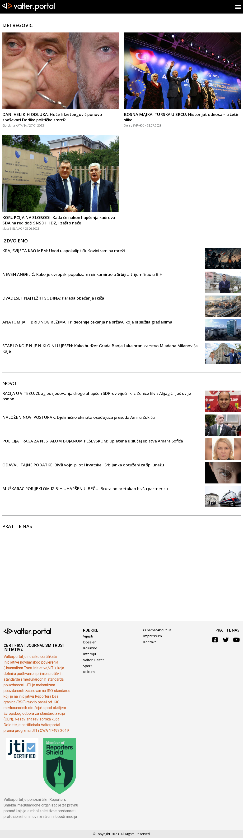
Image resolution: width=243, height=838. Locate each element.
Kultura (89, 671)
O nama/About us (157, 630)
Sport (87, 665)
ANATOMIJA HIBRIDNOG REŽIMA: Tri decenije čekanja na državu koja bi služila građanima (87, 322)
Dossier (89, 642)
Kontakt (149, 641)
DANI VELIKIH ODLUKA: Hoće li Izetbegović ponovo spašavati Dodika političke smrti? (52, 117)
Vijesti (88, 636)
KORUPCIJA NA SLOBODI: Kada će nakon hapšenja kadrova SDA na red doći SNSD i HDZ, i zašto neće (58, 220)
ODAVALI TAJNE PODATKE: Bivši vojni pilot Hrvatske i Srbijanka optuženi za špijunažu (83, 465)
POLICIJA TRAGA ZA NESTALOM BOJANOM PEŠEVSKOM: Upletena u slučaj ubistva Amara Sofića (92, 441)
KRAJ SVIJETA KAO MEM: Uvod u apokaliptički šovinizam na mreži (63, 250)
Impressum (152, 635)
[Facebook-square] (215, 640)
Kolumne (90, 648)
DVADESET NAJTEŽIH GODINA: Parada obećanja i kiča (53, 298)
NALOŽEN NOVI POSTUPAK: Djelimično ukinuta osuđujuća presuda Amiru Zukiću (78, 417)
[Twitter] (226, 640)
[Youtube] (236, 640)
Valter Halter (93, 659)
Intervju (89, 653)
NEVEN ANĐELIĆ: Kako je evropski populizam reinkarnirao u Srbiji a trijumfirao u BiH (82, 274)
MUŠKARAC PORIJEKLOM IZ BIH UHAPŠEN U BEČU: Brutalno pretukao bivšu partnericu (85, 488)
